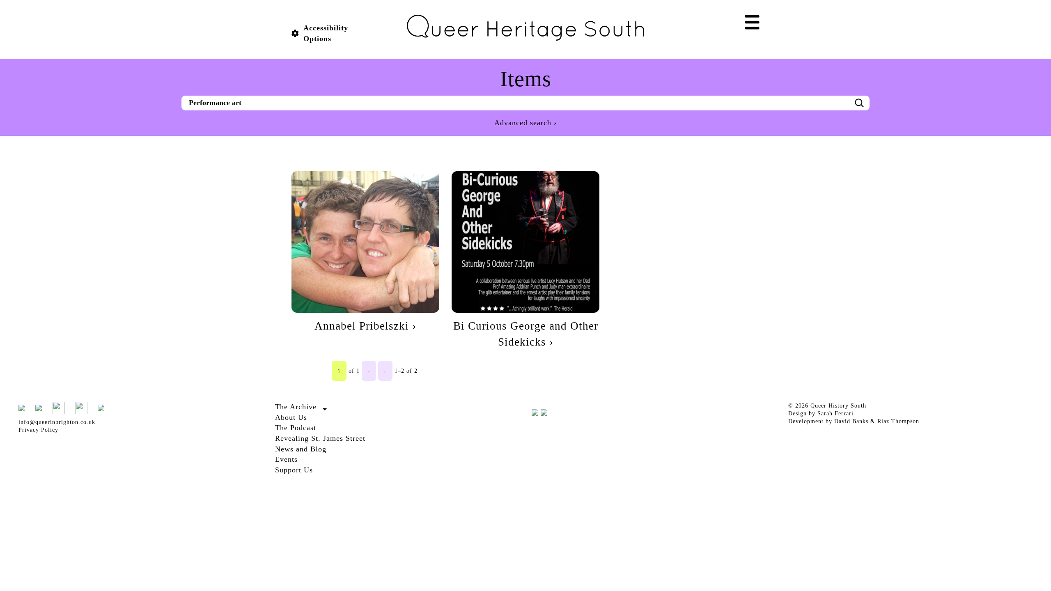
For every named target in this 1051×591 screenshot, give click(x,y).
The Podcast (295, 428)
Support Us (294, 470)
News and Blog (300, 449)
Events (286, 459)
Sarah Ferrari (835, 413)
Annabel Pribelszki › (365, 326)
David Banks (851, 421)
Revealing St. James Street (320, 438)
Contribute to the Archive (309, 416)
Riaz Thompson (898, 421)
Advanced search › (525, 123)
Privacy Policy (38, 430)
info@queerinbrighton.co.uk (56, 422)
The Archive (296, 407)
